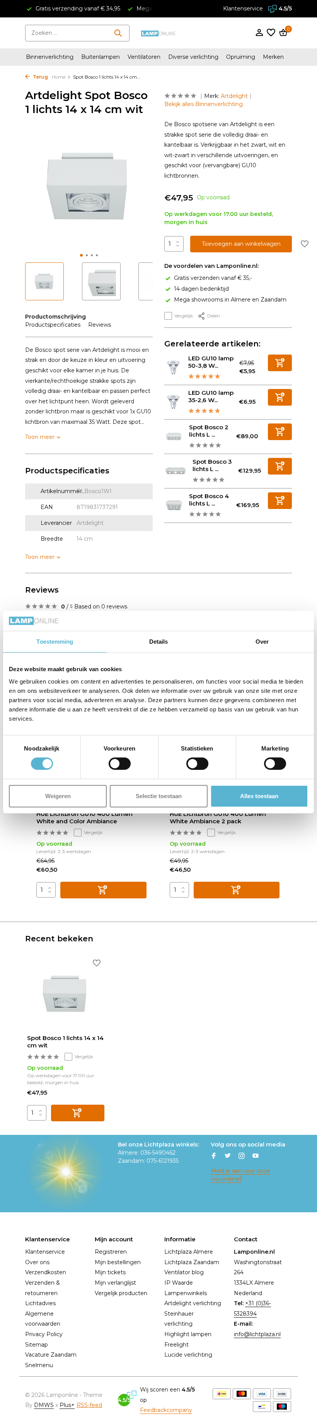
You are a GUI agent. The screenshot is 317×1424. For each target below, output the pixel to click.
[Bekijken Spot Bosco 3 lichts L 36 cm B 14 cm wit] (175, 470)
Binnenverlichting (49, 56)
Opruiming (240, 56)
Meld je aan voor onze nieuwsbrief (240, 1174)
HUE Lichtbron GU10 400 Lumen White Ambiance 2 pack (218, 817)
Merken (273, 56)
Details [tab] (158, 641)
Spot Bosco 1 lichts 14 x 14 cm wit (65, 1041)
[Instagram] (242, 1156)
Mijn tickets (110, 1272)
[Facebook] (214, 1156)
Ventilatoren (144, 56)
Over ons (37, 1262)
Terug (40, 77)
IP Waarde (178, 1282)
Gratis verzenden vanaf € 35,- (213, 277)
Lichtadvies (40, 1303)
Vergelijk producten (121, 1293)
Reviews (99, 324)
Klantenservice (243, 8)
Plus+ (67, 1405)
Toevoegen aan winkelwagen (241, 243)
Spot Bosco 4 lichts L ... (209, 499)
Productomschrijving (55, 316)
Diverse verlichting (193, 56)
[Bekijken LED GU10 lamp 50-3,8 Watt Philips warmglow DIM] (173, 367)
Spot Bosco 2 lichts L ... (208, 431)
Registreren (111, 1251)
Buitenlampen (100, 56)
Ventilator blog (184, 1272)
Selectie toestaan (159, 796)
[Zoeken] (118, 33)
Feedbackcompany (166, 1410)
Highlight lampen (187, 1334)
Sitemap (36, 1344)
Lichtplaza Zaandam (191, 1262)
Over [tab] (262, 641)
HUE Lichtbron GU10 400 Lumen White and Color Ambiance (84, 817)
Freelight (176, 1344)
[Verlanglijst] (271, 33)
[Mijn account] (259, 33)
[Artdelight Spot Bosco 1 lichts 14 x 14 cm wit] (65, 993)
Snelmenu (39, 1365)
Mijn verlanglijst (115, 1282)
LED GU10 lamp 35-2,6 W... (210, 396)
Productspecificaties (52, 324)
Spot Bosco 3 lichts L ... (212, 465)
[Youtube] (255, 1156)
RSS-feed (89, 1405)
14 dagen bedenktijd (201, 288)
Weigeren (58, 796)
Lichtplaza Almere (188, 1251)
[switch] (120, 763)
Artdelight (234, 96)
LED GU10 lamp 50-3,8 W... (210, 362)
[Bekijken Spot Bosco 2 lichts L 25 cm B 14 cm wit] (173, 436)
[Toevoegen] (280, 363)
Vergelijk (183, 316)
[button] (81, 255)
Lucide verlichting (188, 1354)
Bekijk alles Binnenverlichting (203, 104)
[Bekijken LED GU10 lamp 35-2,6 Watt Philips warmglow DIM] (173, 402)
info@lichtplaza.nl (257, 1334)
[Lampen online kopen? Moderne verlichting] (158, 32)
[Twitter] (228, 1156)
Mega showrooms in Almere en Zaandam (230, 299)
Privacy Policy (44, 1334)
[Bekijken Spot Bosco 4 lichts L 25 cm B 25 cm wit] (173, 505)
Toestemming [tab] (54, 641)
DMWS (44, 1405)
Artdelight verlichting (192, 1303)
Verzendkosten (45, 1272)
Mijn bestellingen (118, 1262)
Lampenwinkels (185, 1293)
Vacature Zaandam (51, 1354)
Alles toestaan (259, 796)
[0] (282, 33)
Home (58, 77)
